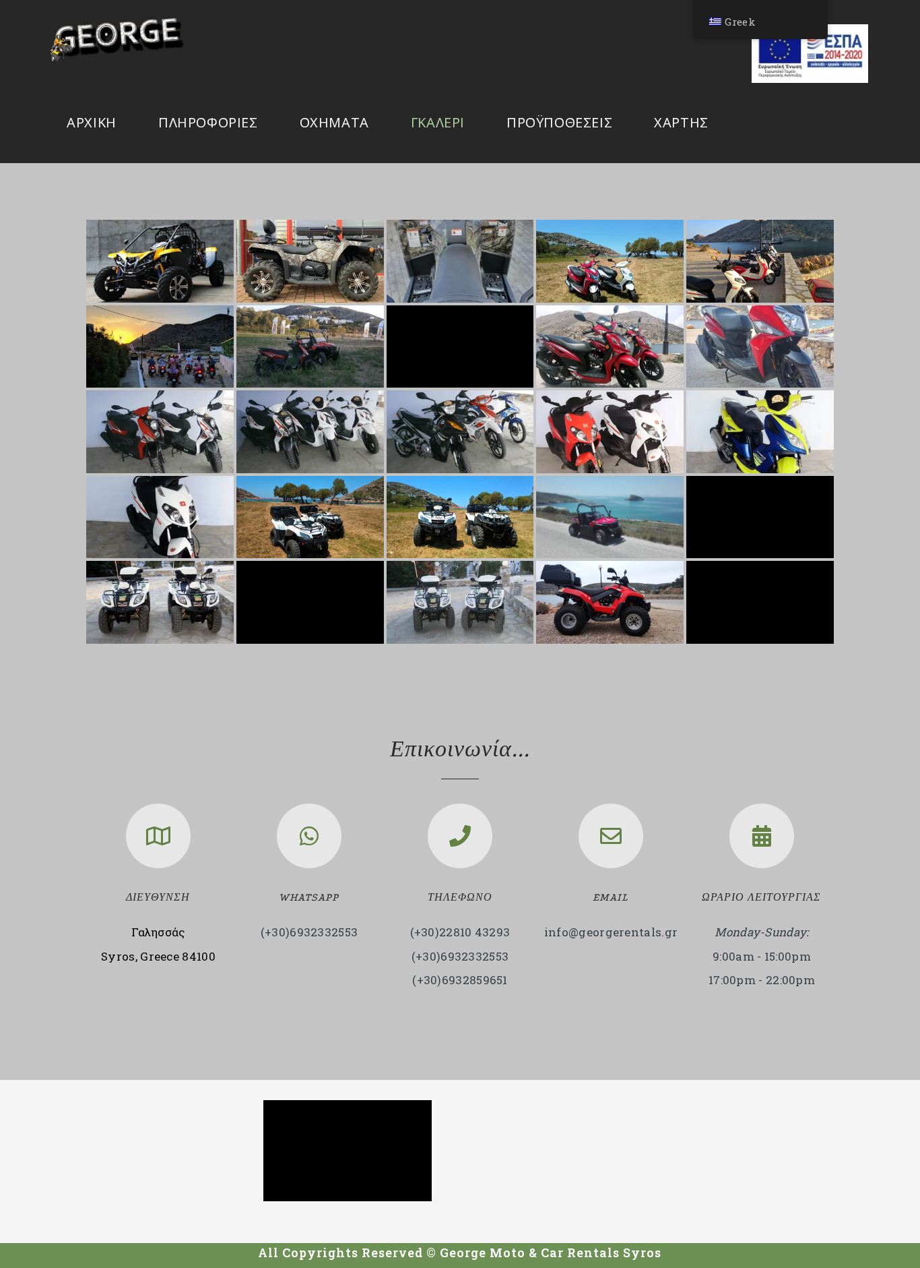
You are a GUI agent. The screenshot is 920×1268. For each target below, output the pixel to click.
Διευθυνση (158, 897)
